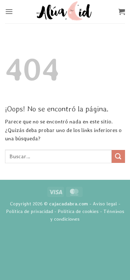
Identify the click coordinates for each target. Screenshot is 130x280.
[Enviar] (118, 156)
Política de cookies (78, 211)
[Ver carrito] (121, 11)
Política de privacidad (29, 211)
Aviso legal (105, 203)
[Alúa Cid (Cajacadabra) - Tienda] (65, 11)
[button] (9, 11)
